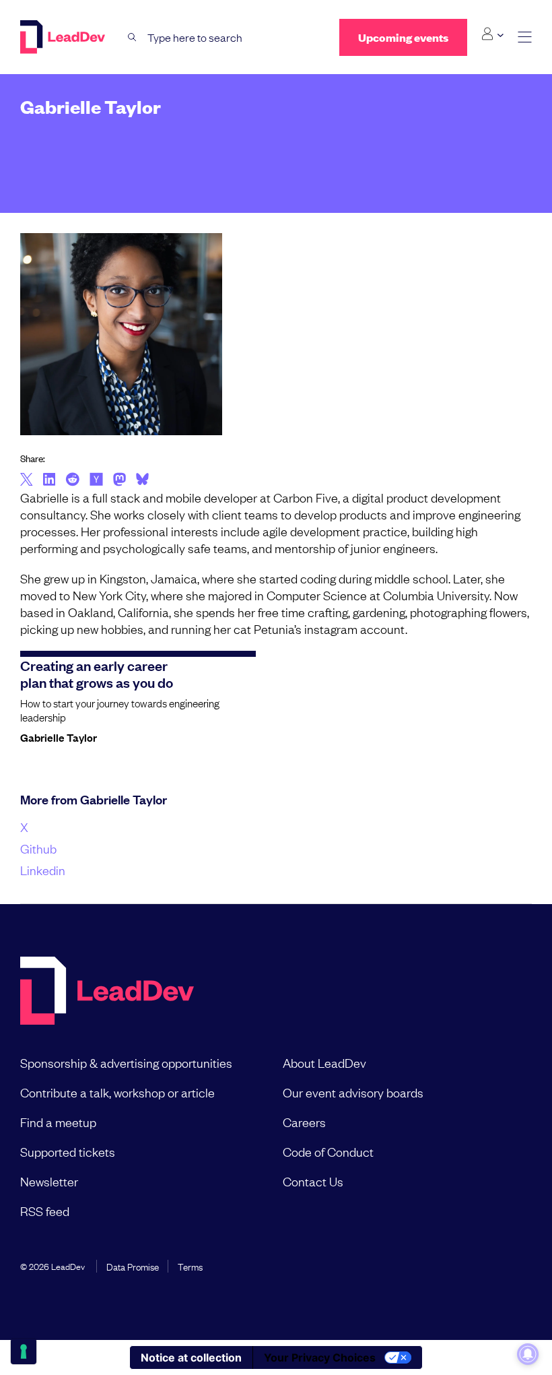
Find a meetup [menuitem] (58, 1122)
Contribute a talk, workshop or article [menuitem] (117, 1092)
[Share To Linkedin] (49, 480)
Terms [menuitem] (190, 1265)
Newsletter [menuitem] (49, 1181)
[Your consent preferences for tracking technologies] (23, 1351)
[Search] (132, 37)
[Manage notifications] (528, 1354)
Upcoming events (403, 37)
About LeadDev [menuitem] (324, 1062)
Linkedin (42, 870)
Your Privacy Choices (320, 1357)
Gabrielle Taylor (58, 737)
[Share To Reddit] (72, 481)
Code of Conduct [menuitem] (328, 1151)
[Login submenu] (492, 34)
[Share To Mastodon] (119, 481)
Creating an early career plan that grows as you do (96, 673)
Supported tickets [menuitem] (67, 1151)
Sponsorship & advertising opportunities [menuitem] (126, 1062)
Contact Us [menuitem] (313, 1181)
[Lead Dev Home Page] (107, 992)
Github (38, 848)
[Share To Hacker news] (96, 480)
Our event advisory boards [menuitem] (353, 1092)
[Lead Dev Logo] (64, 37)
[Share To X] (26, 480)
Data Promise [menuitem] (132, 1265)
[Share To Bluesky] (142, 481)
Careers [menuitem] (304, 1122)
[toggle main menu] (525, 37)
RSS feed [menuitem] (44, 1211)
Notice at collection (191, 1357)
